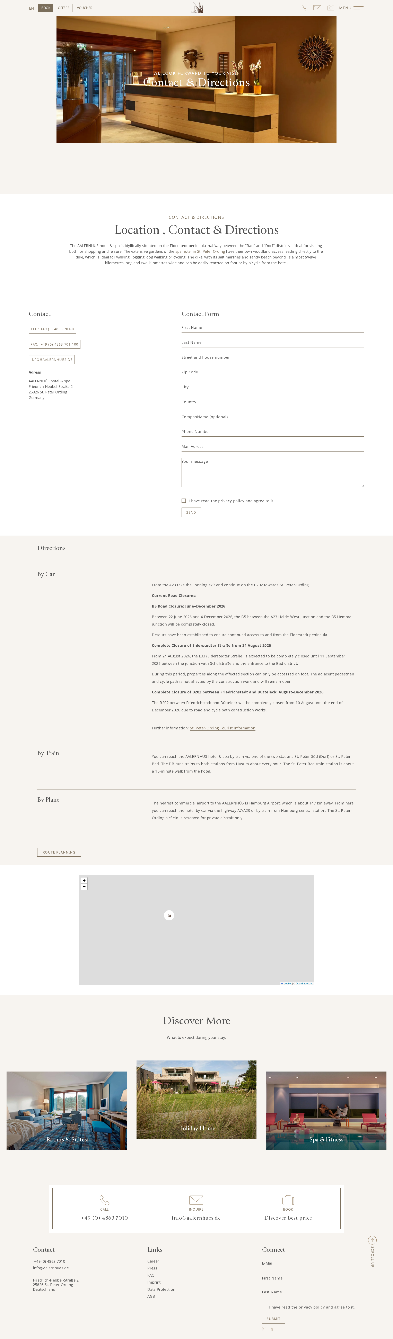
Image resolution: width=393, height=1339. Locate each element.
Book (45, 8)
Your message (195, 461)
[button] (167, 913)
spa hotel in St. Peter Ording (200, 251)
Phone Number (196, 431)
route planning (59, 852)
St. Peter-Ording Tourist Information (222, 728)
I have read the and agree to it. (231, 500)
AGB (151, 1296)
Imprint (154, 1282)
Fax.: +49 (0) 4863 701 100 (54, 344)
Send (191, 512)
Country (189, 401)
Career (153, 1261)
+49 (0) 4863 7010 (49, 1261)
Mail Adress (193, 446)
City (185, 386)
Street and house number (206, 357)
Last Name (192, 342)
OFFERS (63, 8)
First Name (192, 327)
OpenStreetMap (304, 983)
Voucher (84, 8)
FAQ (151, 1275)
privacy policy (231, 500)
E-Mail (268, 1263)
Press (152, 1268)
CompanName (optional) (205, 416)
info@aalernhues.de (52, 359)
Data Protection (161, 1289)
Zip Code (190, 372)
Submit (274, 1319)
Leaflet (287, 983)
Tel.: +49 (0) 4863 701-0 (52, 329)
